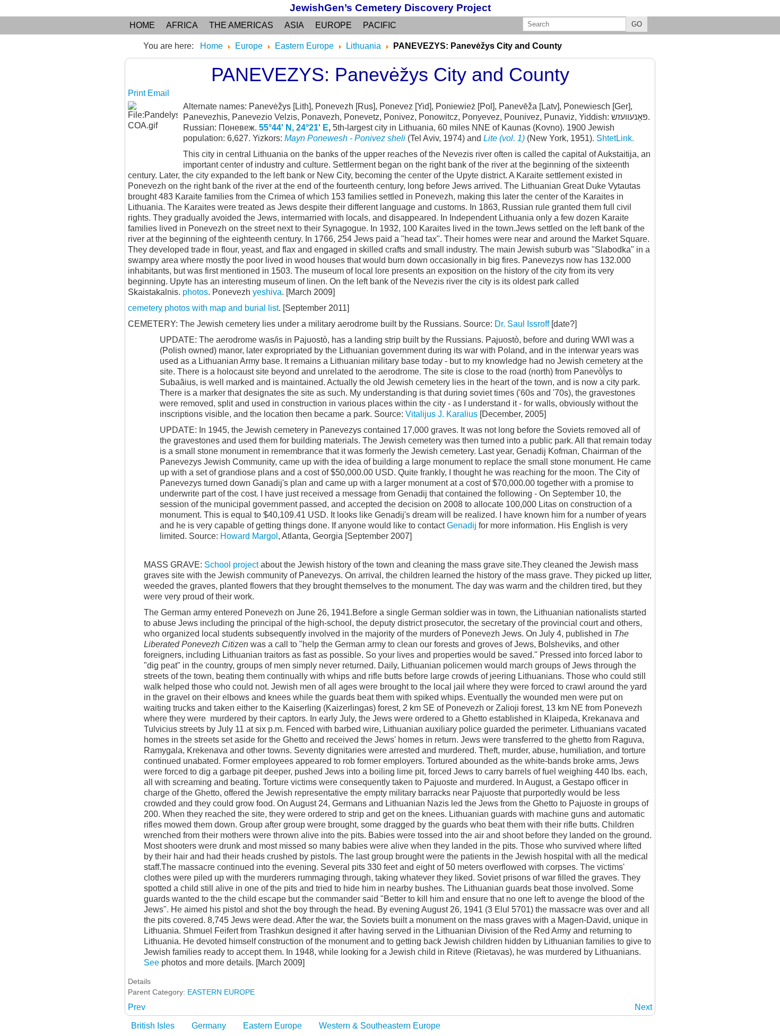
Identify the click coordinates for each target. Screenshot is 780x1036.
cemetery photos (159, 307)
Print (138, 93)
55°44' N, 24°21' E (293, 127)
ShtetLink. (615, 138)
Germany (209, 1025)
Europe (333, 25)
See (151, 962)
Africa (182, 25)
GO (636, 24)
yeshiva (267, 292)
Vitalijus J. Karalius (441, 414)
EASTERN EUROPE (221, 992)
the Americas (241, 25)
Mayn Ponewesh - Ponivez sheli (344, 138)
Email (158, 93)
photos (195, 292)
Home (142, 25)
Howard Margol (248, 536)
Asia (294, 25)
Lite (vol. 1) (504, 138)
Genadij (463, 525)
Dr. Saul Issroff (523, 323)
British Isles (153, 1025)
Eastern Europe (272, 1025)
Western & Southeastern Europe (379, 1025)
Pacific (379, 25)
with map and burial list (234, 307)
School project (231, 564)
